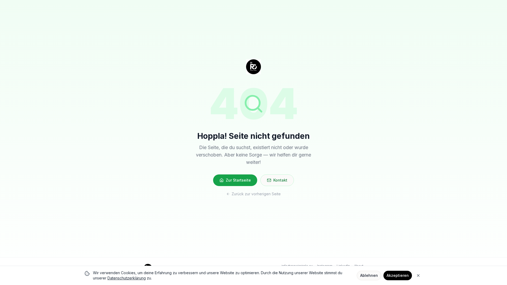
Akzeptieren (398, 275)
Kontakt (280, 180)
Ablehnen (369, 275)
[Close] (418, 275)
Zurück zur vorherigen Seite (256, 194)
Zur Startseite (238, 180)
